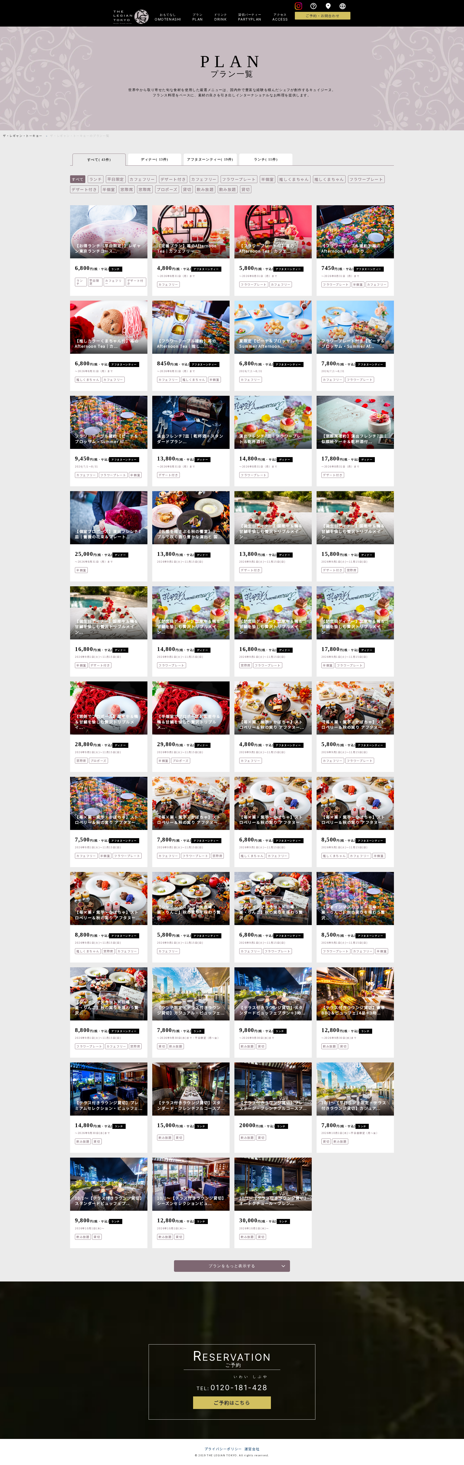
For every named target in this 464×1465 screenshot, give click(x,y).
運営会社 (252, 1448)
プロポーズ (167, 189)
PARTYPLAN (249, 17)
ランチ (95, 179)
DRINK (220, 17)
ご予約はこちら (232, 1402)
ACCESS (280, 17)
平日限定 (115, 179)
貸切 (187, 189)
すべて (78, 179)
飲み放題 (205, 189)
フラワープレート (239, 179)
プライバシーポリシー (223, 1448)
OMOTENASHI (168, 17)
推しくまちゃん (294, 179)
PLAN (197, 17)
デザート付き (173, 179)
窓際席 (126, 189)
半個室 (267, 179)
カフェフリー (142, 179)
